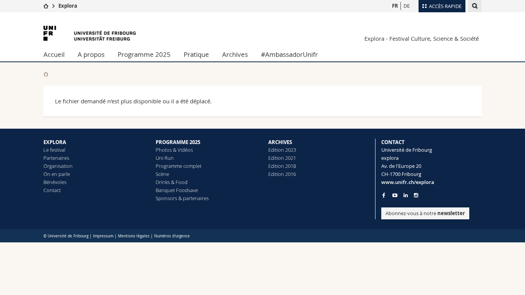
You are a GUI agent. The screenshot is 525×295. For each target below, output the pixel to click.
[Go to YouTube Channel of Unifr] (394, 195)
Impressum (103, 236)
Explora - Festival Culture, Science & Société (421, 38)
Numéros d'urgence (172, 236)
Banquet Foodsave (177, 190)
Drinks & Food (172, 182)
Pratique (196, 54)
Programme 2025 (144, 54)
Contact (52, 190)
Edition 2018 (282, 165)
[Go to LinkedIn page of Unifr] (406, 195)
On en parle (56, 174)
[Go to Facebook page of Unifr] (383, 195)
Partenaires (56, 157)
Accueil (54, 54)
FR (395, 5)
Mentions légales (134, 236)
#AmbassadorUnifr (289, 54)
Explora (67, 5)
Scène (162, 174)
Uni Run (165, 157)
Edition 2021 (282, 157)
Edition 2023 (282, 149)
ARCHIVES (280, 142)
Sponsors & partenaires (182, 198)
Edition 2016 (282, 174)
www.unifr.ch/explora (407, 182)
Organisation (58, 165)
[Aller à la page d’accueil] (45, 5)
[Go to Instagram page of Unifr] (416, 195)
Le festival (54, 149)
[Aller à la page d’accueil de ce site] (45, 74)
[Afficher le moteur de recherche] (475, 6)
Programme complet (178, 165)
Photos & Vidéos (174, 149)
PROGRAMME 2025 (178, 142)
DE (407, 5)
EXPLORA (54, 142)
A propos (91, 54)
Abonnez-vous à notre (425, 213)
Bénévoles (54, 182)
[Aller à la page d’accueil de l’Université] (89, 33)
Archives (235, 54)
